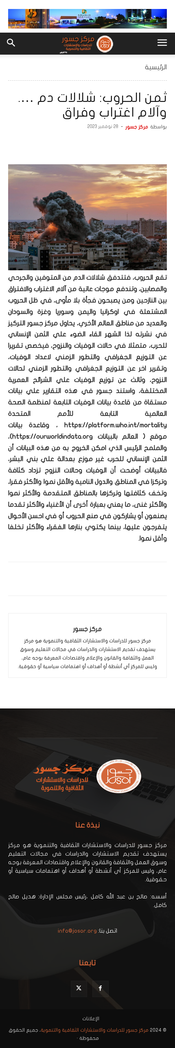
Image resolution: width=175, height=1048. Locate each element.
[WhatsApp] (121, 145)
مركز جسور (136, 126)
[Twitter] (140, 145)
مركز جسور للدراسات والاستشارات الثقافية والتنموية (95, 1030)
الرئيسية (156, 67)
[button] (162, 44)
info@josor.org (77, 931)
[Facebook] (159, 145)
